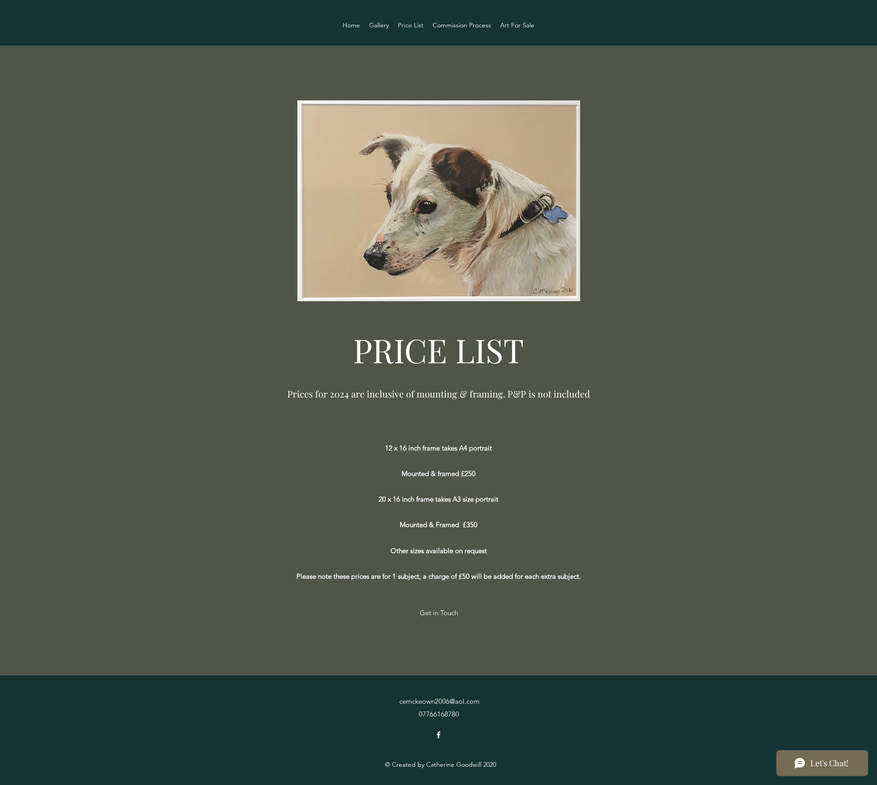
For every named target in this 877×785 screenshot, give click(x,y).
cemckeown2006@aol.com (439, 701)
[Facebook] (438, 734)
